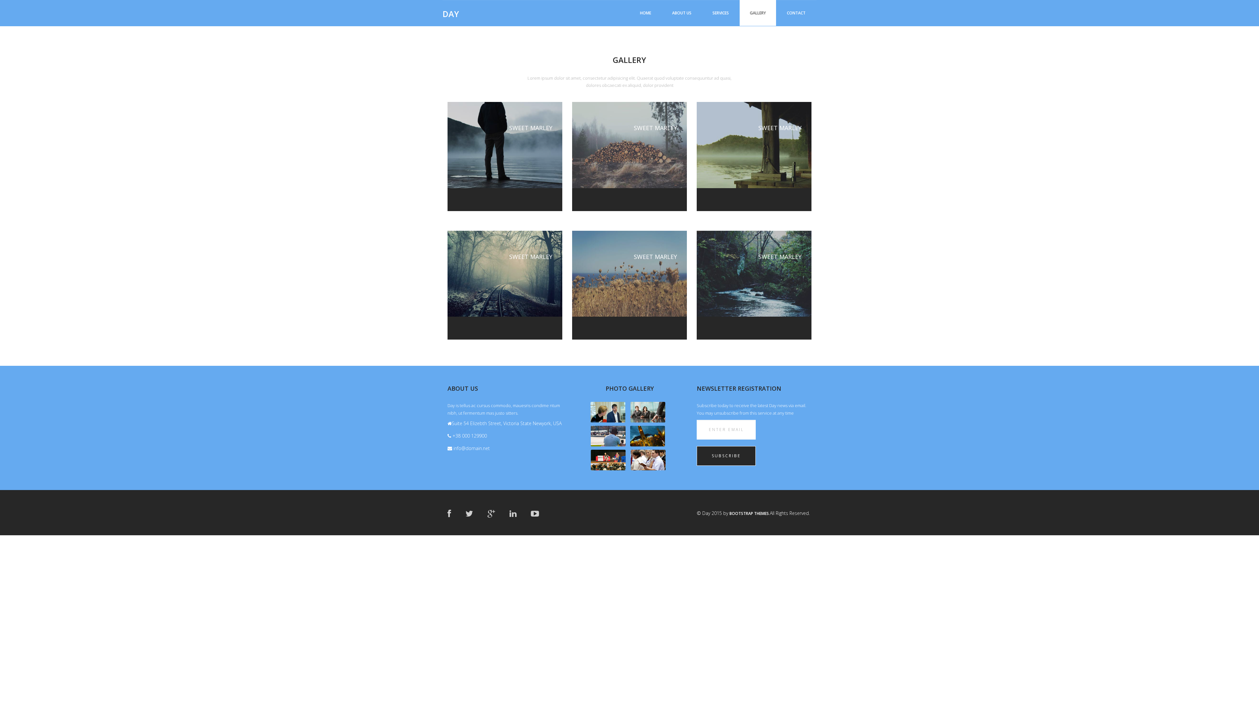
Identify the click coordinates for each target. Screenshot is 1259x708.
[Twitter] (469, 513)
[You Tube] (535, 513)
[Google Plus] (491, 513)
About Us (681, 13)
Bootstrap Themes (749, 513)
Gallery (758, 13)
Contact (796, 13)
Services (720, 13)
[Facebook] (449, 513)
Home (645, 13)
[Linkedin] (513, 513)
